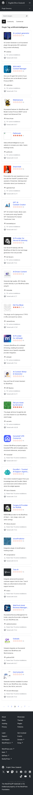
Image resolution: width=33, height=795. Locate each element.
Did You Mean (18, 305)
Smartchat (17, 167)
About (4, 717)
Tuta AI (15, 570)
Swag (20, 743)
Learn (4, 733)
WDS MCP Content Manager (19, 68)
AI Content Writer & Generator (20, 373)
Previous (4, 706)
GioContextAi (18, 672)
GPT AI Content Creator (19, 203)
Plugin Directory (7, 8)
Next (29, 706)
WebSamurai (18, 100)
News (4, 720)
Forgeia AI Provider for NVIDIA (20, 506)
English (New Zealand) (13, 767)
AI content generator (21, 33)
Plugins (19, 723)
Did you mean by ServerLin (18, 404)
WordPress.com (8, 749)
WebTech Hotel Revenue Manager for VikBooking (20, 606)
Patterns (20, 727)
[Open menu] (30, 3)
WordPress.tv (7, 743)
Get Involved (21, 733)
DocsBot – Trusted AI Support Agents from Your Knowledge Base (20, 470)
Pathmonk (17, 133)
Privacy (4, 727)
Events (19, 736)
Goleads (16, 639)
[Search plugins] (27, 16)
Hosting (4, 723)
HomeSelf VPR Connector (18, 437)
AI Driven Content (20, 272)
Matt (4, 752)
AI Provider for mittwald (17, 337)
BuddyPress (7, 759)
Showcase (20, 717)
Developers (5, 739)
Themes (20, 720)
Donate (20, 739)
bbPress (5, 755)
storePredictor (18, 539)
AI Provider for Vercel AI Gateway (20, 239)
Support (4, 736)
